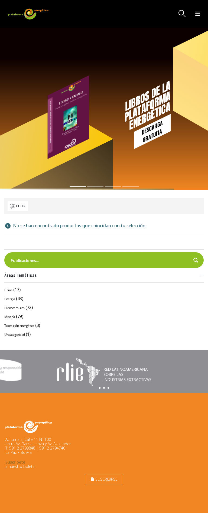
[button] (182, 13)
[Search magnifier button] (195, 260)
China (8, 290)
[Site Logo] (28, 13)
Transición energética (19, 325)
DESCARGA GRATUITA (152, 131)
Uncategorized (14, 334)
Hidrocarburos (14, 308)
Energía (9, 299)
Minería (9, 316)
